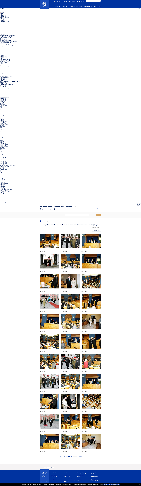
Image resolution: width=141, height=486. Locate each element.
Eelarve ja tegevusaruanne (4, 61)
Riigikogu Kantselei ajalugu (4, 166)
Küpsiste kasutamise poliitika (114, 484)
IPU (0, 52)
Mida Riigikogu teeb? (3, 86)
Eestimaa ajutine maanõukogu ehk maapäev (8, 165)
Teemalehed (2, 181)
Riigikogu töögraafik (3, 73)
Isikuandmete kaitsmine (94, 480)
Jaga (94, 208)
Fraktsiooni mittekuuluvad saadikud (6, 45)
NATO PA (1, 47)
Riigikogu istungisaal (3, 192)
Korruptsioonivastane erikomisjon (6, 36)
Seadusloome (2, 87)
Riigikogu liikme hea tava (4, 21)
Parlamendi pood (80, 479)
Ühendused (2, 55)
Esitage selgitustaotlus (4, 96)
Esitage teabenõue (3, 94)
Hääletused (2, 75)
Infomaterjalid (2, 182)
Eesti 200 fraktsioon (3, 39)
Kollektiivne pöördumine (4, 97)
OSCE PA (1, 51)
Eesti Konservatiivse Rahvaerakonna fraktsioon (8, 41)
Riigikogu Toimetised (3, 180)
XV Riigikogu (2, 14)
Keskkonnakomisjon (3, 24)
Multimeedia (2, 168)
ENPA (1, 48)
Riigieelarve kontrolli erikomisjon (6, 37)
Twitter (79, 1)
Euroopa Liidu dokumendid (5, 69)
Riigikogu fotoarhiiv (3, 169)
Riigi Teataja (66, 481)
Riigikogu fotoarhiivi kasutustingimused (47, 467)
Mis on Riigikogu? (3, 85)
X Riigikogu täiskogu (69, 206)
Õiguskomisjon (2, 34)
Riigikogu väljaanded (3, 179)
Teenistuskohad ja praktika (5, 60)
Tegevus (64, 6)
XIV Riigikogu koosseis (4, 99)
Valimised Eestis (66, 476)
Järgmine (80, 456)
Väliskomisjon (2, 33)
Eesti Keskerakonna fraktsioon (5, 40)
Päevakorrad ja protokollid (4, 66)
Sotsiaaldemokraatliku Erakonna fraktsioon (7, 44)
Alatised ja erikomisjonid (4, 109)
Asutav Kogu (2, 164)
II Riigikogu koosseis (3, 162)
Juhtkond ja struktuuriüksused (5, 59)
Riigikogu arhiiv (2, 186)
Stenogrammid (2, 67)
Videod (1, 170)
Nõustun (105, 484)
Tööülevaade (2, 72)
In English (3, 12)
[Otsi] (100, 1)
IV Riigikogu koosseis (3, 160)
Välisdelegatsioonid (3, 46)
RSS (83, 1)
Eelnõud (1, 64)
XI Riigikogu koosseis (3, 115)
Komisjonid (2, 22)
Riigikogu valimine (3, 90)
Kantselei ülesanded (3, 57)
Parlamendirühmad (3, 54)
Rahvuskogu (2, 158)
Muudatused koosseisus (4, 17)
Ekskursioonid (2, 196)
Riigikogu (57, 6)
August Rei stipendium (4, 176)
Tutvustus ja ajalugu (76, 6)
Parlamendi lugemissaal (4, 183)
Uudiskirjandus (2, 184)
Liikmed (1, 152)
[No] (139, 484)
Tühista (93, 215)
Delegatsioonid (2, 104)
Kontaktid (69, 1)
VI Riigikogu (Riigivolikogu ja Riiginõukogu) (7, 157)
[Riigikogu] (44, 4)
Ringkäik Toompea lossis (4, 194)
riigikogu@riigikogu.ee (44, 481)
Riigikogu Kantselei (3, 56)
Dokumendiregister (3, 68)
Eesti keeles (57, 1)
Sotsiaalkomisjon (3, 32)
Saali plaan (2, 19)
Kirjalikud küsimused (3, 79)
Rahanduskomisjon (3, 30)
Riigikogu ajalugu (3, 98)
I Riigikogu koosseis (3, 163)
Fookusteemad (2, 172)
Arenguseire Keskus (3, 62)
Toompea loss (2, 188)
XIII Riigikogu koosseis (4, 100)
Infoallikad (88, 6)
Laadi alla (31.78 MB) (97, 230)
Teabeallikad (2, 185)
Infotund (1, 80)
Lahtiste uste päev (3, 199)
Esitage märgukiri (3, 95)
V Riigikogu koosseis (3, 159)
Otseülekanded (2, 171)
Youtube (81, 1)
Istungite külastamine (80, 475)
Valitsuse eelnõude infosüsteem (69, 480)
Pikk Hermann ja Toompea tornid (6, 191)
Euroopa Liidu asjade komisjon (5, 23)
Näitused (78, 477)
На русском (3, 11)
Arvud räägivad (2, 18)
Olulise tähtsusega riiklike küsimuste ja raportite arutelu (10, 81)
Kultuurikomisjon (3, 25)
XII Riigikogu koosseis (4, 107)
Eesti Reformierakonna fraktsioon (6, 42)
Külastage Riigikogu (3, 195)
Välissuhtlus (2, 89)
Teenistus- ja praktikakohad (94, 477)
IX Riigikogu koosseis (3, 129)
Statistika (1, 74)
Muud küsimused (3, 82)
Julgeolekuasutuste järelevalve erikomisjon (7, 35)
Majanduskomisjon (3, 27)
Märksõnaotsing (3, 70)
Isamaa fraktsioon (3, 43)
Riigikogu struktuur (3, 91)
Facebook (77, 1)
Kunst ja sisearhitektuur (4, 190)
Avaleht (41, 206)
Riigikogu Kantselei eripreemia (5, 178)
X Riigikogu (62, 206)
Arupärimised (2, 78)
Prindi (98, 208)
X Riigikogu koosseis (3, 122)
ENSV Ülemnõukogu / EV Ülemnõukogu (7, 154)
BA (0, 49)
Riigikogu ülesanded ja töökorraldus (6, 84)
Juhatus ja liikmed (3, 101)
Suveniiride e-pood (3, 201)
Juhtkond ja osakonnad (94, 476)
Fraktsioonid (2, 38)
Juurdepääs (65, 1)
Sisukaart (73, 1)
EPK (0, 53)
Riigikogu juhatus (3, 15)
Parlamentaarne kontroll (4, 77)
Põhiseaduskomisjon (3, 28)
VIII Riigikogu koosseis (4, 137)
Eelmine (60, 456)
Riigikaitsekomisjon (3, 31)
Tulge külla (97, 6)
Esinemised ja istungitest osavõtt (6, 76)
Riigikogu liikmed (3, 16)
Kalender (1, 65)
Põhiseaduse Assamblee (4, 151)
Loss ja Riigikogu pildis (4, 202)
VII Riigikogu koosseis (4, 144)
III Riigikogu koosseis (3, 161)
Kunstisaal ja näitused (4, 197)
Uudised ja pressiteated (4, 173)
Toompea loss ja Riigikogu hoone (6, 189)
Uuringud (1, 174)
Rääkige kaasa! (2, 93)
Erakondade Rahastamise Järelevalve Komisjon (68, 478)
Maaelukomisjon (3, 26)
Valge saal (2, 193)
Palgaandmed (2, 20)
